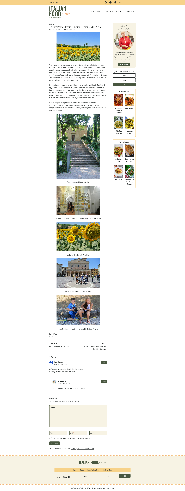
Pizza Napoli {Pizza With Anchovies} (118, 110)
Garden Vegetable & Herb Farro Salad (59, 344)
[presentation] (118, 100)
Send (124, 85)
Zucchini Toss (118, 180)
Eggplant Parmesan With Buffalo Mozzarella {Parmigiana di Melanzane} (95, 346)
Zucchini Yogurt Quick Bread (129, 160)
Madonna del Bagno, (58, 75)
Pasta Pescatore (129, 108)
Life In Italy (51, 24)
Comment (53, 407)
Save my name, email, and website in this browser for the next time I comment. (70, 438)
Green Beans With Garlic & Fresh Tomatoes (129, 182)
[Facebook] (105, 2)
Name (52, 433)
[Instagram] (110, 2)
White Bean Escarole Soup (118, 132)
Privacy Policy (92, 488)
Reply (104, 362)
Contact (58, 2)
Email (72, 433)
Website (92, 433)
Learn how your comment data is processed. (82, 448)
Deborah (52, 30)
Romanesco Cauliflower (130, 132)
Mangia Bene (130, 11)
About (52, 2)
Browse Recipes (96, 11)
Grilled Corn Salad (118, 160)
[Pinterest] (115, 2)
